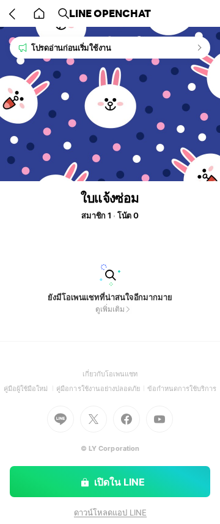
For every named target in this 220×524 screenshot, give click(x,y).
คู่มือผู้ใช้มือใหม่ (30, 388)
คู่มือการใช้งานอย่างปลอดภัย (101, 388)
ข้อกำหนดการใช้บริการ (182, 388)
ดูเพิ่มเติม (109, 309)
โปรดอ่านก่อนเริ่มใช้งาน (71, 47)
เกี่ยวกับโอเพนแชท (110, 374)
